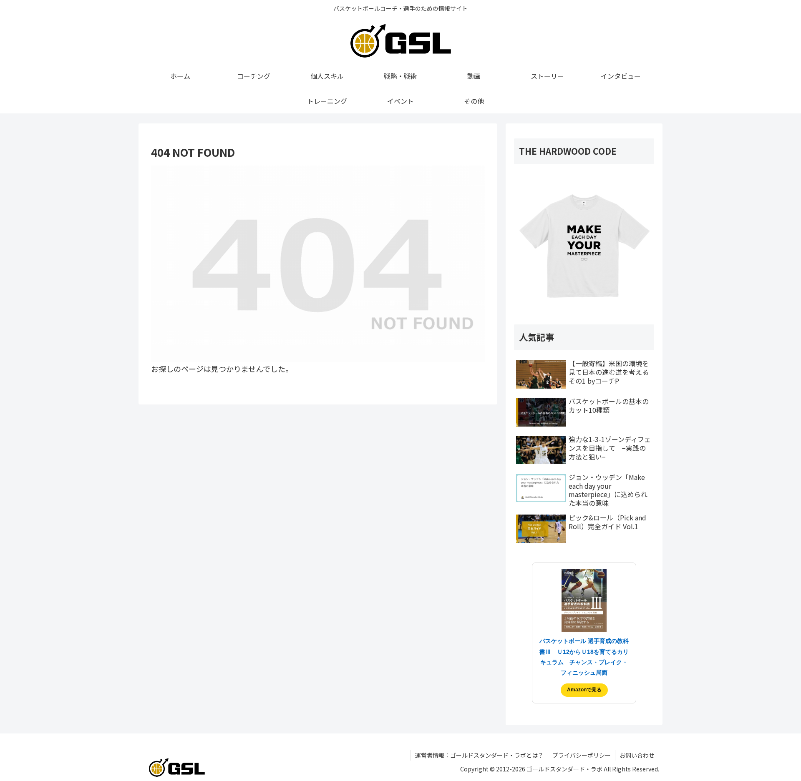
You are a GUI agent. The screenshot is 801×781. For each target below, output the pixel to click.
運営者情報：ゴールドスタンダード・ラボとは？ (479, 755)
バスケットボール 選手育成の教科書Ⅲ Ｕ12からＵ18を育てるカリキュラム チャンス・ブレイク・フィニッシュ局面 (584, 657)
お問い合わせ (637, 755)
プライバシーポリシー (581, 755)
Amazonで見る (584, 690)
